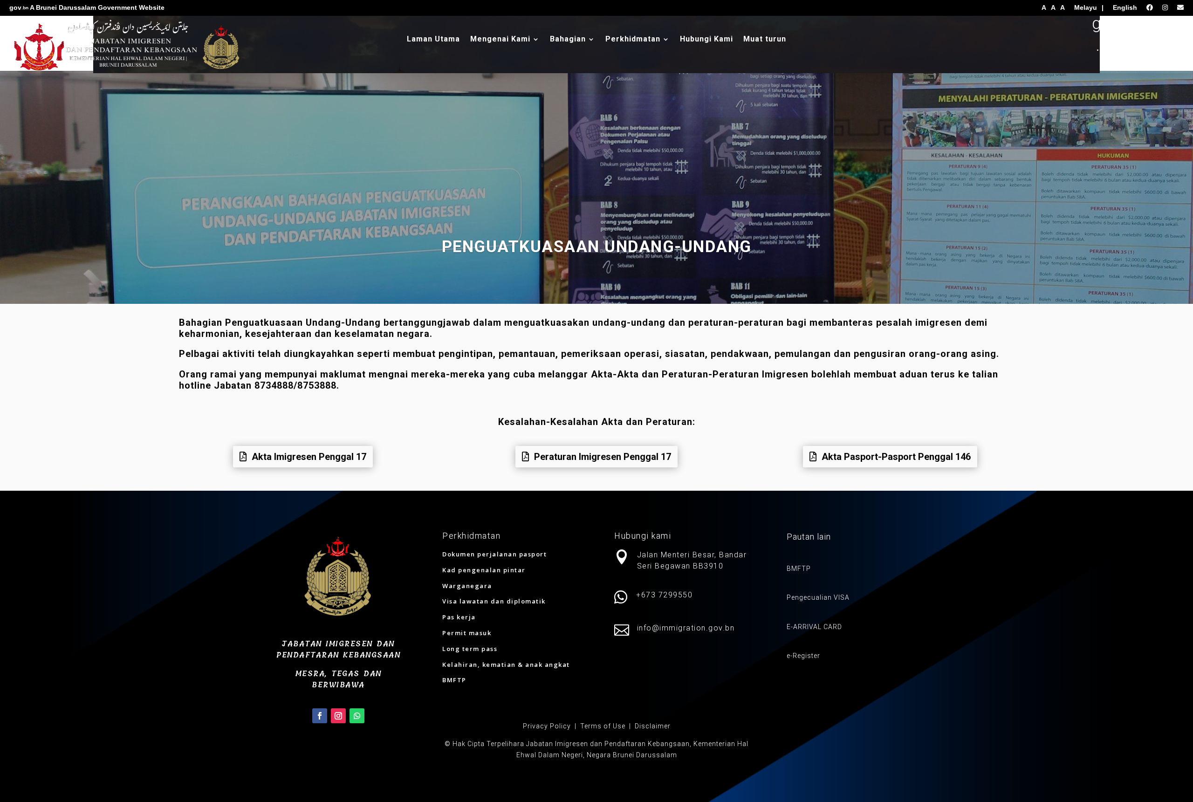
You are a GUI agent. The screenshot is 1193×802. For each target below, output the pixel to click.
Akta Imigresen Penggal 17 (309, 456)
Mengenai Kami (500, 39)
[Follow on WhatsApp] (357, 715)
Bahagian (568, 39)
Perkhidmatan (632, 39)
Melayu (1085, 7)
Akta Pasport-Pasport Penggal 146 (896, 456)
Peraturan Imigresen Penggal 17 (602, 456)
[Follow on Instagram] (338, 715)
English (1125, 7)
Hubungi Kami (706, 39)
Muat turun (764, 39)
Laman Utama (433, 39)
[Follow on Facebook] (319, 715)
